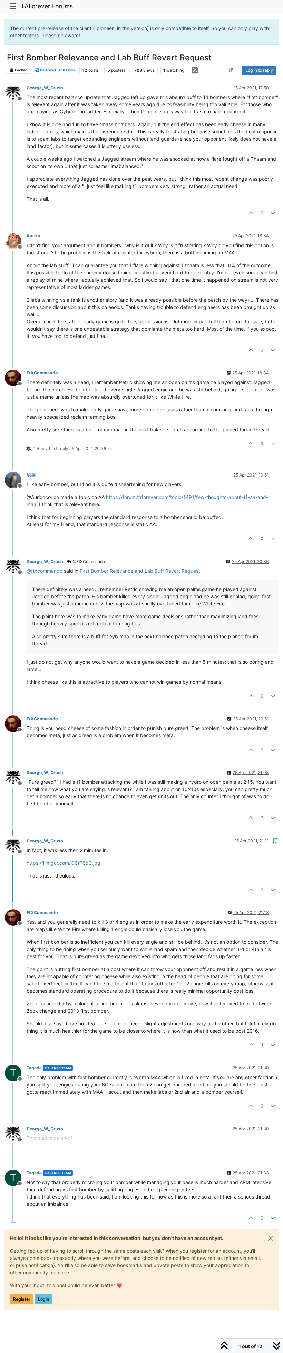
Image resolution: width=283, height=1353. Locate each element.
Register (21, 1299)
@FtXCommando (88, 561)
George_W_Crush (45, 87)
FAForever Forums (47, 6)
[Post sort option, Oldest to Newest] (231, 70)
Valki (31, 475)
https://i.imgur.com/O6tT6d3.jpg (63, 863)
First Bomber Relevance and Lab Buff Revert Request (140, 571)
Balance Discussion (57, 70)
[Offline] (16, 92)
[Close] (271, 1238)
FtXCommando (42, 372)
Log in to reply (259, 70)
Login (43, 1299)
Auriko (33, 235)
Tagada (34, 1067)
